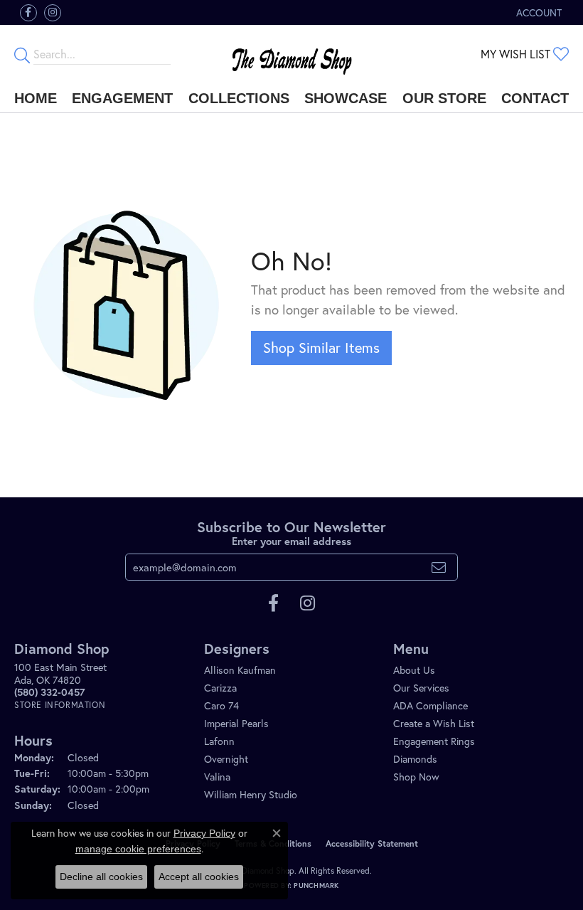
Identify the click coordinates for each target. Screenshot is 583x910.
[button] (537, 12)
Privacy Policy (204, 833)
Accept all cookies (199, 876)
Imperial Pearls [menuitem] (236, 723)
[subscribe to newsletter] (438, 567)
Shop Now (416, 776)
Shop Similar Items (321, 347)
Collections (238, 98)
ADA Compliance (430, 705)
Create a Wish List (433, 723)
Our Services (421, 687)
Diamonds (415, 759)
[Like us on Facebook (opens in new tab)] (28, 12)
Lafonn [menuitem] (219, 741)
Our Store (444, 98)
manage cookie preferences (138, 849)
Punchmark (316, 885)
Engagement (122, 98)
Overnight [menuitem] (226, 759)
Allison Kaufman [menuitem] (240, 670)
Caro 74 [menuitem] (221, 705)
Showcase (345, 98)
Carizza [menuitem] (220, 687)
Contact (535, 98)
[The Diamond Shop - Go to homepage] (292, 54)
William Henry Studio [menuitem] (250, 794)
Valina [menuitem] (217, 776)
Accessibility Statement (372, 843)
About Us (414, 670)
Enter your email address (291, 541)
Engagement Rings (434, 741)
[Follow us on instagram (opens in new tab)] (52, 12)
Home (35, 98)
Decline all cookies (101, 876)
